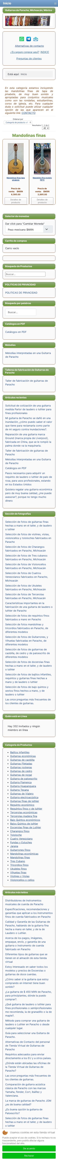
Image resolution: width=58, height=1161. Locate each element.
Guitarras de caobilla (22, 759)
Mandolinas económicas (24, 853)
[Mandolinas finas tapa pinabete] (16, 158)
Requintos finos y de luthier (26, 808)
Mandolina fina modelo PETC (42, 179)
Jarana (14, 846)
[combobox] (20, 312)
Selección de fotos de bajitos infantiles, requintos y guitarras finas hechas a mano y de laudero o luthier (28, 678)
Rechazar (29, 1155)
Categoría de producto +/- (17, 122)
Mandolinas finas (20, 857)
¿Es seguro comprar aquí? (24, 52)
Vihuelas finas (18, 872)
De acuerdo (29, 1148)
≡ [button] (55, 2)
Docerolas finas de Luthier (25, 827)
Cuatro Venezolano (21, 838)
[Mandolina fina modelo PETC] (42, 158)
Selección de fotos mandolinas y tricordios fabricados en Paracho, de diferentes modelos (26, 628)
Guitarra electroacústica (24, 797)
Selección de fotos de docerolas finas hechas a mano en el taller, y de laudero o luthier (28, 665)
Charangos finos (19, 831)
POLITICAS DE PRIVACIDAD (21, 292)
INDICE (45, 52)
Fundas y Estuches (21, 842)
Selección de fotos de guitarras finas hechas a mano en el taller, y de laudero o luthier (28, 525)
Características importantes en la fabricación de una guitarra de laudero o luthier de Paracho (29, 607)
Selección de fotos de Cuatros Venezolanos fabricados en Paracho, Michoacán (26, 577)
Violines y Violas (19, 876)
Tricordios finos (19, 864)
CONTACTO (28, 112)
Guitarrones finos (20, 849)
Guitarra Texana (19, 789)
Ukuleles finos (18, 868)
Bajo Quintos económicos (25, 819)
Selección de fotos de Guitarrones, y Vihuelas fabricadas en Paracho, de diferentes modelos (26, 640)
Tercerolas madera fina (23, 816)
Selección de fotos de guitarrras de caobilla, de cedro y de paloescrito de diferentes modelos (27, 653)
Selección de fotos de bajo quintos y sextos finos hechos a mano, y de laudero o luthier (26, 690)
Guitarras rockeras (21, 767)
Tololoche (16, 834)
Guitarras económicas (23, 756)
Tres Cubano (17, 861)
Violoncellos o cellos (22, 880)
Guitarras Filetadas (21, 763)
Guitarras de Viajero (22, 793)
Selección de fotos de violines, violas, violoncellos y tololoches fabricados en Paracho (28, 538)
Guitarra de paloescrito (23, 778)
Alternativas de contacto (29, 45)
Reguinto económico (22, 804)
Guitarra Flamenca (21, 782)
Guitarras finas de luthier (24, 801)
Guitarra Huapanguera (23, 786)
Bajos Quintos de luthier (24, 823)
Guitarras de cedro (21, 771)
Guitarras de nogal (21, 774)
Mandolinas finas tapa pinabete (16, 179)
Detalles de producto (15, 201)
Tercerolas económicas (23, 812)
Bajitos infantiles (19, 752)
